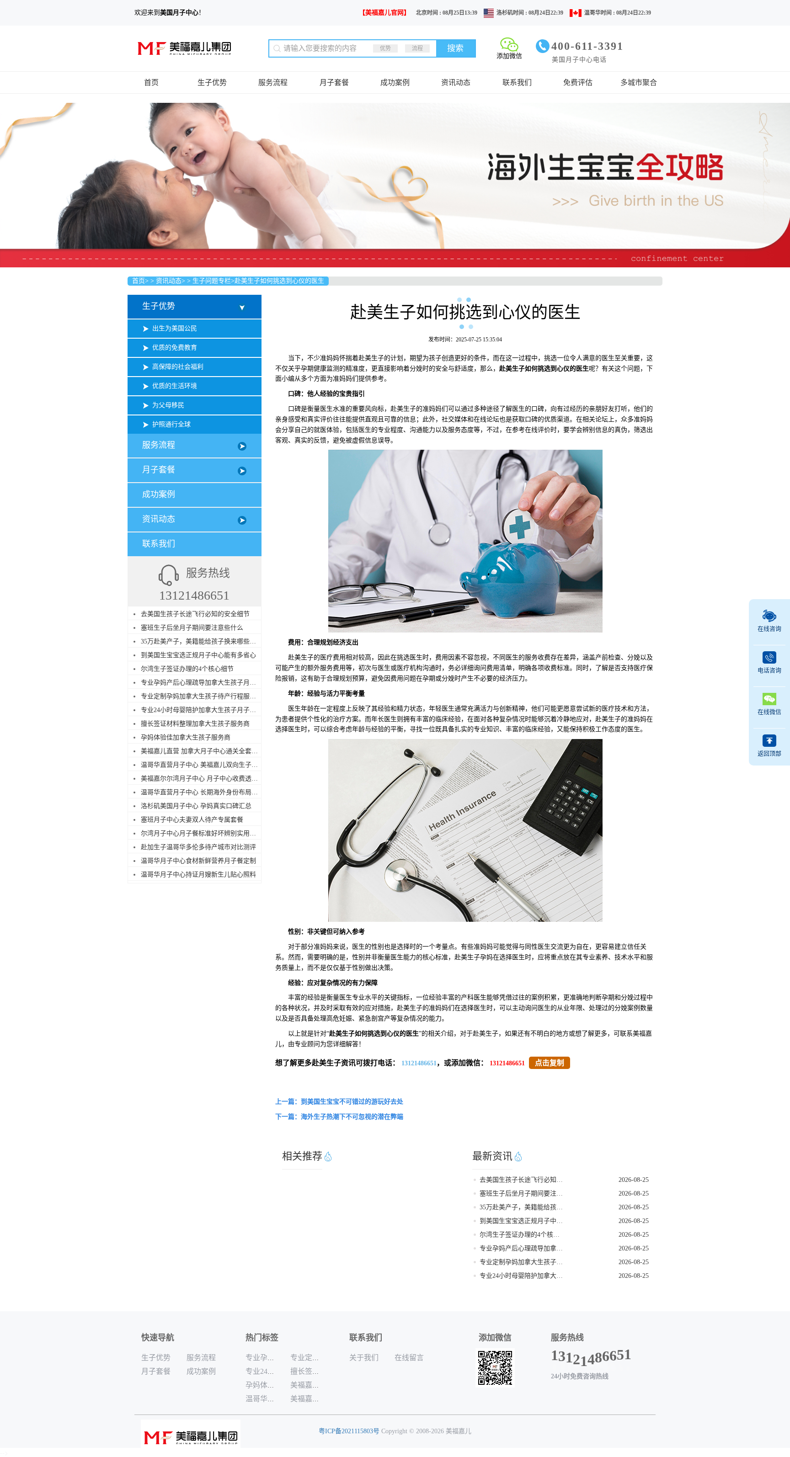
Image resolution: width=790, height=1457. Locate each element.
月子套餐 (334, 82)
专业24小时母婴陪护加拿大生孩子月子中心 (201, 710)
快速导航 (157, 1337)
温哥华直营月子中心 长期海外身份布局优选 (202, 792)
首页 (151, 82)
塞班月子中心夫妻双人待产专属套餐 (192, 819)
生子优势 (212, 82)
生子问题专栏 (211, 280)
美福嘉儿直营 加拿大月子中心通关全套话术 (202, 751)
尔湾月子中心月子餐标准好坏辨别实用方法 (201, 833)
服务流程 (273, 82)
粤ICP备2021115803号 (349, 1431)
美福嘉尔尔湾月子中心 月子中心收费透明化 (202, 778)
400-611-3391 (587, 46)
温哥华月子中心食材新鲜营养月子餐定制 (198, 860)
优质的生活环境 (174, 386)
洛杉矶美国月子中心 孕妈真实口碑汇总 (196, 806)
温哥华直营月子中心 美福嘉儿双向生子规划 (202, 764)
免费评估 (577, 82)
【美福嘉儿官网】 (384, 12)
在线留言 (409, 1357)
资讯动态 (455, 82)
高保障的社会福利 (177, 366)
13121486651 (419, 1063)
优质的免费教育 (174, 347)
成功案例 (395, 82)
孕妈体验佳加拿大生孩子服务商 (185, 737)
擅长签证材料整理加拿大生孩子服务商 (195, 723)
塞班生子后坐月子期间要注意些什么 (192, 627)
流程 (417, 48)
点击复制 (549, 1063)
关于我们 (364, 1357)
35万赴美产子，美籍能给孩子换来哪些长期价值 (208, 641)
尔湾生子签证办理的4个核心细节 (187, 668)
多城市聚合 (638, 82)
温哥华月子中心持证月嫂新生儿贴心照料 (198, 874)
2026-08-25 (634, 1179)
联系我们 (517, 82)
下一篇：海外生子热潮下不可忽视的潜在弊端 (339, 1116)
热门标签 (262, 1337)
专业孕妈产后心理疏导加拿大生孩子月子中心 (205, 682)
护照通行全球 (171, 424)
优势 (385, 48)
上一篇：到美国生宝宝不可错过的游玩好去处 (339, 1101)
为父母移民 (168, 405)
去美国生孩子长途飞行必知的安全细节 (195, 614)
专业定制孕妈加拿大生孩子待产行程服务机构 (205, 696)
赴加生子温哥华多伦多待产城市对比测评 (198, 847)
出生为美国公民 (174, 328)
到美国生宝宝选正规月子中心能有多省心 (198, 655)
